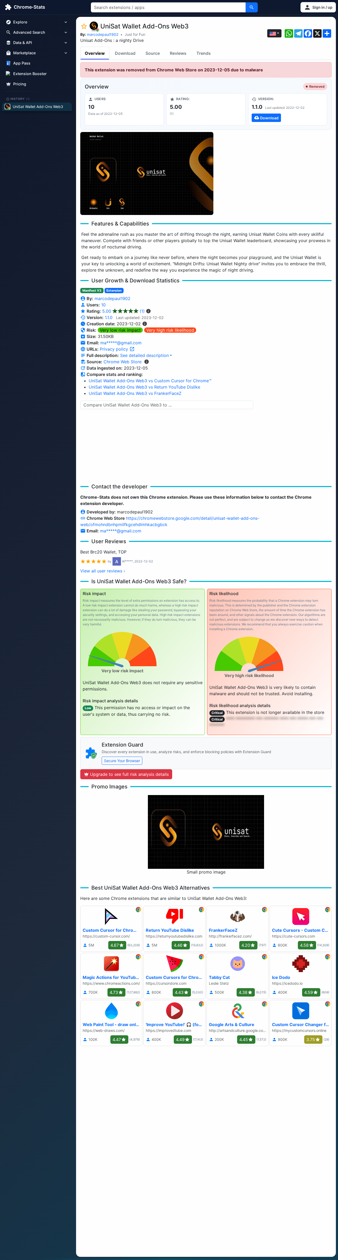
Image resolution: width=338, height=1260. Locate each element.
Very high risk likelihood (170, 330)
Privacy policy (114, 349)
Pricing (19, 84)
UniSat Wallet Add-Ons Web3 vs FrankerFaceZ (135, 393)
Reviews (178, 53)
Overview (95, 53)
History (20, 99)
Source (152, 53)
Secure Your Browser (122, 760)
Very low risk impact (120, 330)
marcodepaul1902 (102, 34)
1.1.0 (108, 317)
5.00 (123, 311)
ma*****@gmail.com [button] (121, 342)
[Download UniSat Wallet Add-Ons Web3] (287, 109)
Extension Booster (30, 73)
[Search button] (252, 7)
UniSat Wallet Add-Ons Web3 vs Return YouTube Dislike (144, 387)
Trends (203, 53)
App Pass (21, 63)
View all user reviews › (102, 570)
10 (103, 304)
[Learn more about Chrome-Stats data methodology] (146, 361)
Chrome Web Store (123, 361)
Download (125, 53)
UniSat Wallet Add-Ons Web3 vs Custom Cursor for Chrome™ (150, 380)
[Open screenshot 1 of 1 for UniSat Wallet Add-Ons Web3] (146, 173)
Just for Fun (135, 34)
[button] (318, 7)
